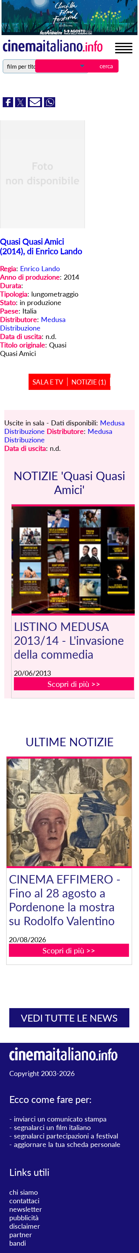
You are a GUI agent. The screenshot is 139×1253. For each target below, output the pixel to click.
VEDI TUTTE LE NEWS (69, 1018)
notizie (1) (88, 382)
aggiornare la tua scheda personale (67, 1144)
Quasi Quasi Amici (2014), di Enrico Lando (41, 246)
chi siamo (23, 1192)
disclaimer (24, 1226)
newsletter (25, 1209)
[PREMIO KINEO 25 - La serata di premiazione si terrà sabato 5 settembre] (74, 812)
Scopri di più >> (73, 683)
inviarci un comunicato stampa (60, 1119)
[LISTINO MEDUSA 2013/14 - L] (74, 560)
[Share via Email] (36, 104)
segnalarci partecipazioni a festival (66, 1136)
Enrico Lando (40, 268)
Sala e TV (47, 382)
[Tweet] (21, 104)
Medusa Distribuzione (33, 323)
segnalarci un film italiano (52, 1127)
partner (20, 1234)
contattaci (24, 1200)
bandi (17, 1243)
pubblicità (24, 1217)
